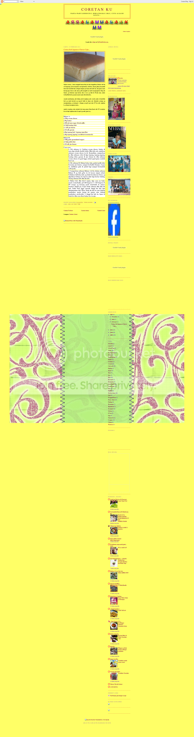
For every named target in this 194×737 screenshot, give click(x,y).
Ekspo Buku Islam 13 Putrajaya (123, 598)
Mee (109, 388)
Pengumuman (112, 397)
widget (94, 42)
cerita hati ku (114, 687)
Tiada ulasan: (88, 202)
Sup (109, 415)
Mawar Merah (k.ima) (116, 684)
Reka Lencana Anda (113, 237)
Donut (109, 370)
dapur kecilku (114, 659)
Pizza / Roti (111, 400)
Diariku (112, 646)
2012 (111, 314)
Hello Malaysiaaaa (115, 540)
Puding (110, 402)
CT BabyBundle (122, 585)
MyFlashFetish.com (102, 42)
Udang (110, 422)
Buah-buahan (111, 357)
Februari (114, 322)
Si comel (110, 409)
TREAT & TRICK (115, 526)
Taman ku (111, 418)
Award (110, 346)
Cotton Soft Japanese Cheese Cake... (77, 49)
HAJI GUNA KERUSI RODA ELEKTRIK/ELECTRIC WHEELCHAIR (123, 518)
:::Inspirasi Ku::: (115, 609)
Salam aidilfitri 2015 (123, 573)
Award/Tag (111, 348)
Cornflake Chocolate (123, 673)
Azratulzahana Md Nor (113, 202)
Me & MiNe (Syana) (115, 539)
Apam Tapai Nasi (122, 501)
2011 (111, 330)
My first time (76, 204)
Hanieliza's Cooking (115, 596)
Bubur (110, 359)
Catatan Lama (101, 210)
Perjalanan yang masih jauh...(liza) (118, 545)
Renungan (111, 404)
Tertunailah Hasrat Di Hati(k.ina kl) (119, 512)
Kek (69, 204)
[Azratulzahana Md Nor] (114, 235)
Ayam (109, 350)
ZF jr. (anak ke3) (122, 547)
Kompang (110, 382)
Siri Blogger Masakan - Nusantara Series (122, 624)
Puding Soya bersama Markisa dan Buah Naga (122, 561)
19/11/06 (110, 344)
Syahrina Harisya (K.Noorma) (118, 499)
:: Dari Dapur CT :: (115, 621)
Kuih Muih (111, 384)
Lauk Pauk (111, 386)
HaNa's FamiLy (114, 634)
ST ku (109, 413)
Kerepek (110, 379)
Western (110, 424)
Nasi (109, 395)
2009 (111, 335)
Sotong (110, 411)
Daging (110, 368)
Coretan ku (97, 9)
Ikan (109, 373)
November (115, 317)
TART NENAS (122, 610)
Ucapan (110, 420)
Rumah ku (111, 406)
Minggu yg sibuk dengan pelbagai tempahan (122, 649)
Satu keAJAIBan (114, 584)
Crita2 (110, 364)
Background (111, 353)
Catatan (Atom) (73, 214)
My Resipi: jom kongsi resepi (118, 695)
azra (121, 78)
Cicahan (110, 362)
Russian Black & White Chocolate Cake (122, 637)
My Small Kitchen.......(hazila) (118, 558)
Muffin (110, 391)
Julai (113, 319)
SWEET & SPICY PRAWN (123, 528)
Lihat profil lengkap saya (117, 90)
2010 (111, 332)
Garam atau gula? (115, 672)
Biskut (110, 355)
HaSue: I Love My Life (116, 571)
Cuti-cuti (110, 366)
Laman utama (85, 210)
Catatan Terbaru (68, 210)
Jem (109, 375)
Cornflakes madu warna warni (122, 661)
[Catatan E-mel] (95, 202)
